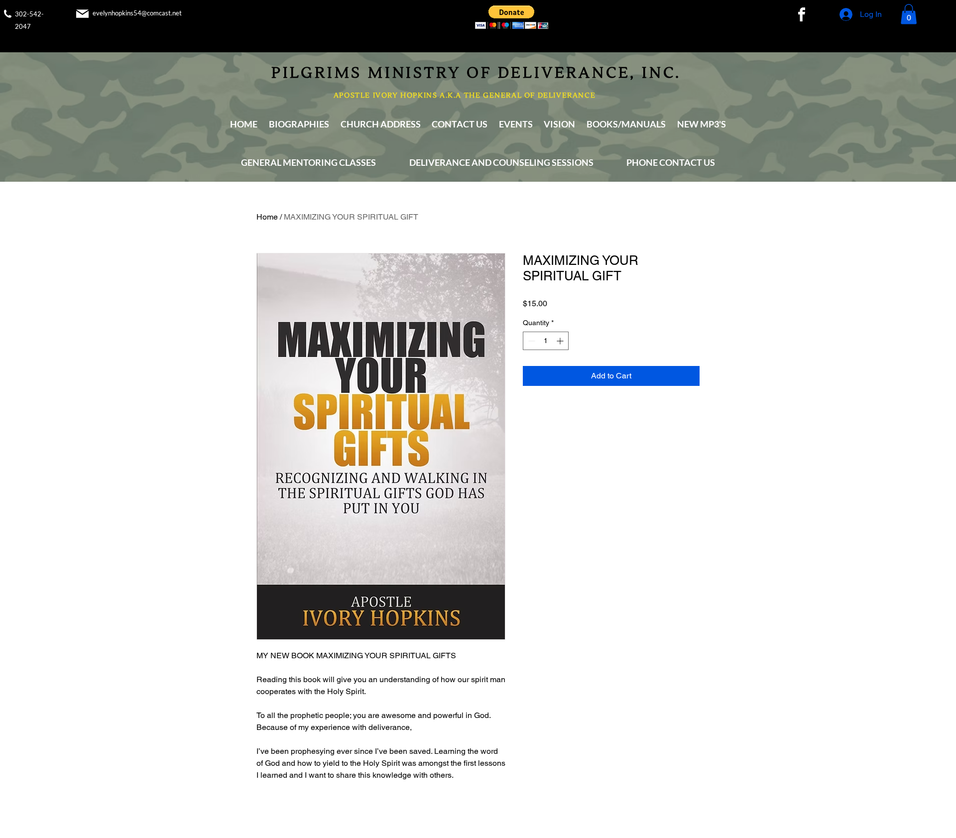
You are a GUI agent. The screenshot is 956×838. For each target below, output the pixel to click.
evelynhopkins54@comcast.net (137, 13)
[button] (511, 17)
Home (267, 217)
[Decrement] (530, 341)
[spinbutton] (546, 341)
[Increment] (561, 341)
